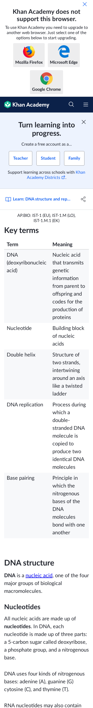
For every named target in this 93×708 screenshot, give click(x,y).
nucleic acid (39, 575)
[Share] (83, 199)
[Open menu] (86, 104)
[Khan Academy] (24, 104)
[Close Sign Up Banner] (84, 122)
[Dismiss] (85, 4)
